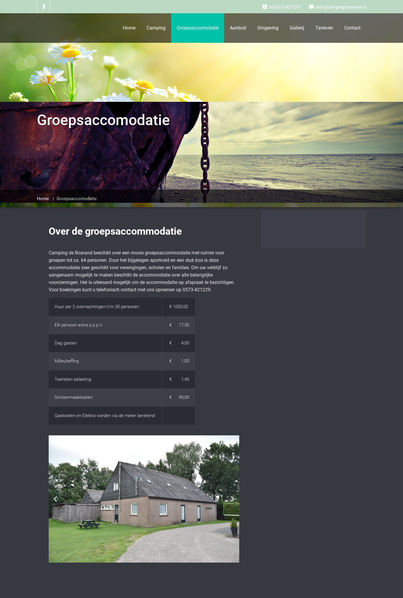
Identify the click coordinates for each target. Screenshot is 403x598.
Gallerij (297, 28)
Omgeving (268, 28)
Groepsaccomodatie (198, 28)
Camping (156, 28)
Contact (352, 28)
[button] (55, 499)
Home (129, 28)
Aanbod (238, 28)
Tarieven (324, 28)
